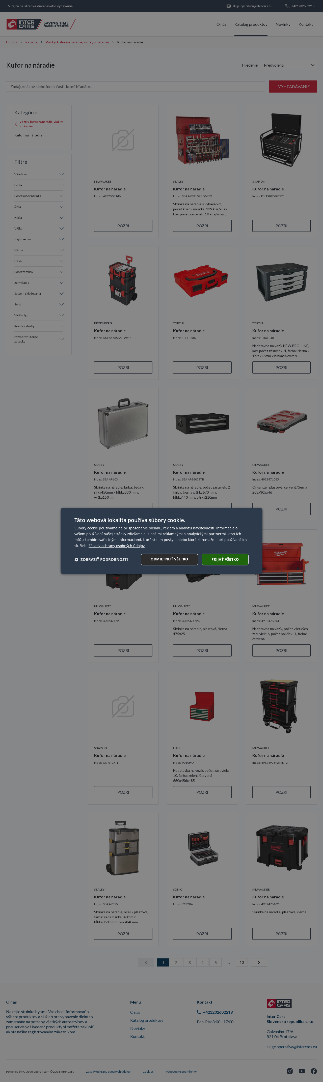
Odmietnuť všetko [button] (169, 559)
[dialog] (161, 541)
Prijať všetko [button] (225, 559)
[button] (101, 559)
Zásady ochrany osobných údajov (117, 545)
